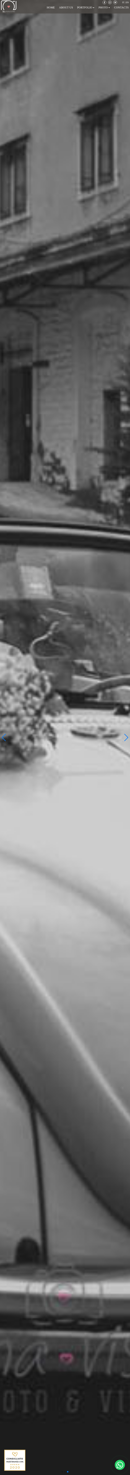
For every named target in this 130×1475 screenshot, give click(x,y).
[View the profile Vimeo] (115, 2)
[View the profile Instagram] (110, 2)
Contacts (121, 7)
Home (51, 7)
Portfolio (85, 7)
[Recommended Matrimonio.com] (14, 1460)
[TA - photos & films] (8, 6)
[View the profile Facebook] (104, 2)
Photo (104, 7)
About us (66, 7)
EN (127, 2)
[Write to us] (119, 1465)
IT (123, 2)
